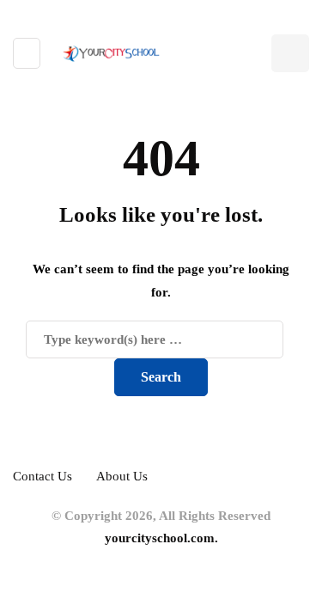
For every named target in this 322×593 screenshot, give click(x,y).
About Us (122, 476)
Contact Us (42, 476)
